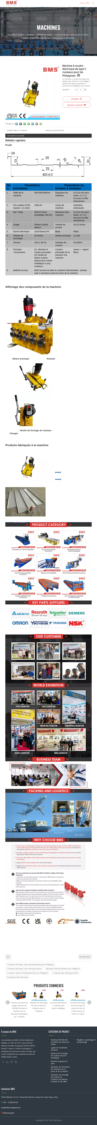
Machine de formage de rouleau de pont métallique (59, 1055)
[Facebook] (3, 1061)
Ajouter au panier (75, 105)
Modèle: (10, 130)
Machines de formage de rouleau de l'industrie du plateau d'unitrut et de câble (59, 1078)
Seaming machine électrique (17, 977)
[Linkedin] (7, 1061)
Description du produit (15, 136)
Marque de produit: (53, 130)
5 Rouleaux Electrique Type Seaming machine (24, 969)
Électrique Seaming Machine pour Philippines (63, 969)
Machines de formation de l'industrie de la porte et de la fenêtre (60, 1069)
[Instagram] (16, 1061)
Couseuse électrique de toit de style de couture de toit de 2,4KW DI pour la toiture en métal (78, 1008)
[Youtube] (12, 1061)
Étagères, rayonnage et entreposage (86, 1041)
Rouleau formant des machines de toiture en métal (60, 1042)
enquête (75, 99)
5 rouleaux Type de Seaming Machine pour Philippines (27, 973)
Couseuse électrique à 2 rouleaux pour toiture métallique (58, 1005)
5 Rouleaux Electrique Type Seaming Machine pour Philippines (30, 964)
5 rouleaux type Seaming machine (65, 973)
